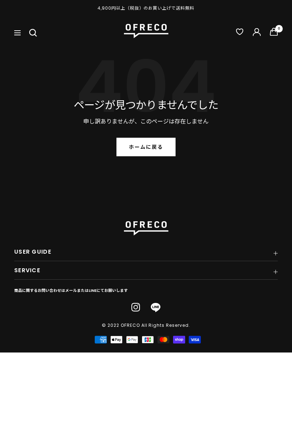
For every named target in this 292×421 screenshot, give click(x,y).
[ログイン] (257, 33)
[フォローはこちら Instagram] (135, 307)
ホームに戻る (146, 147)
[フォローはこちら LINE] (156, 308)
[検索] (33, 33)
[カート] (274, 33)
